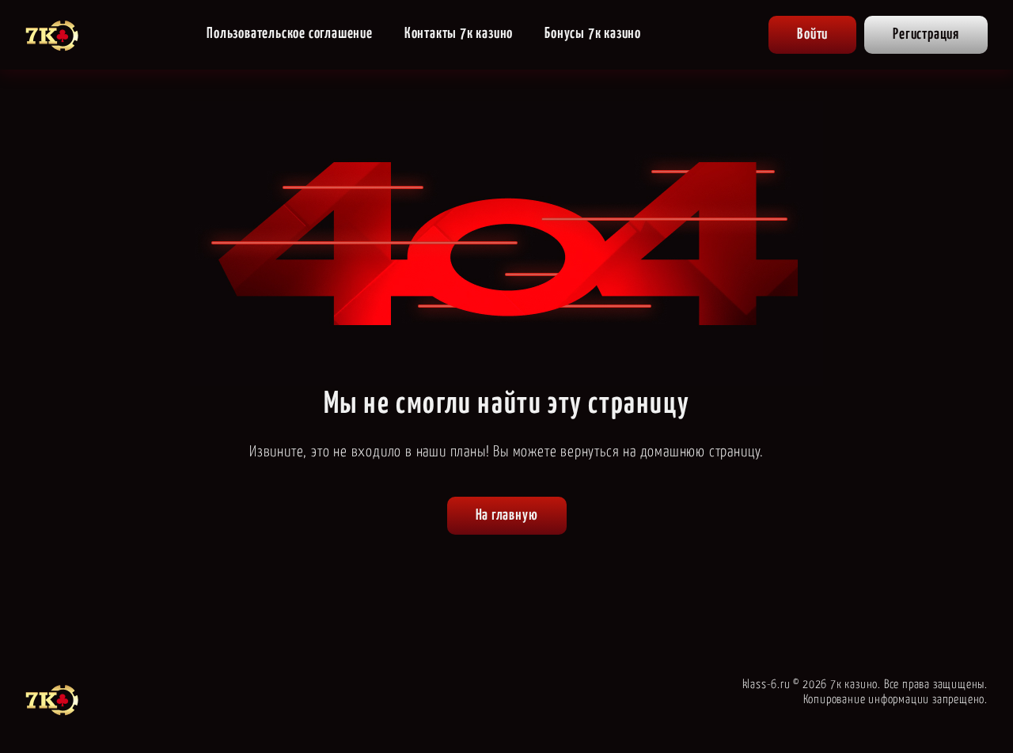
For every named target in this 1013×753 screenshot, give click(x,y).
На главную (507, 515)
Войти (812, 34)
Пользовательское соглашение (290, 33)
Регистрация (926, 34)
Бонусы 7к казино (592, 33)
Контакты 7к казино (458, 33)
